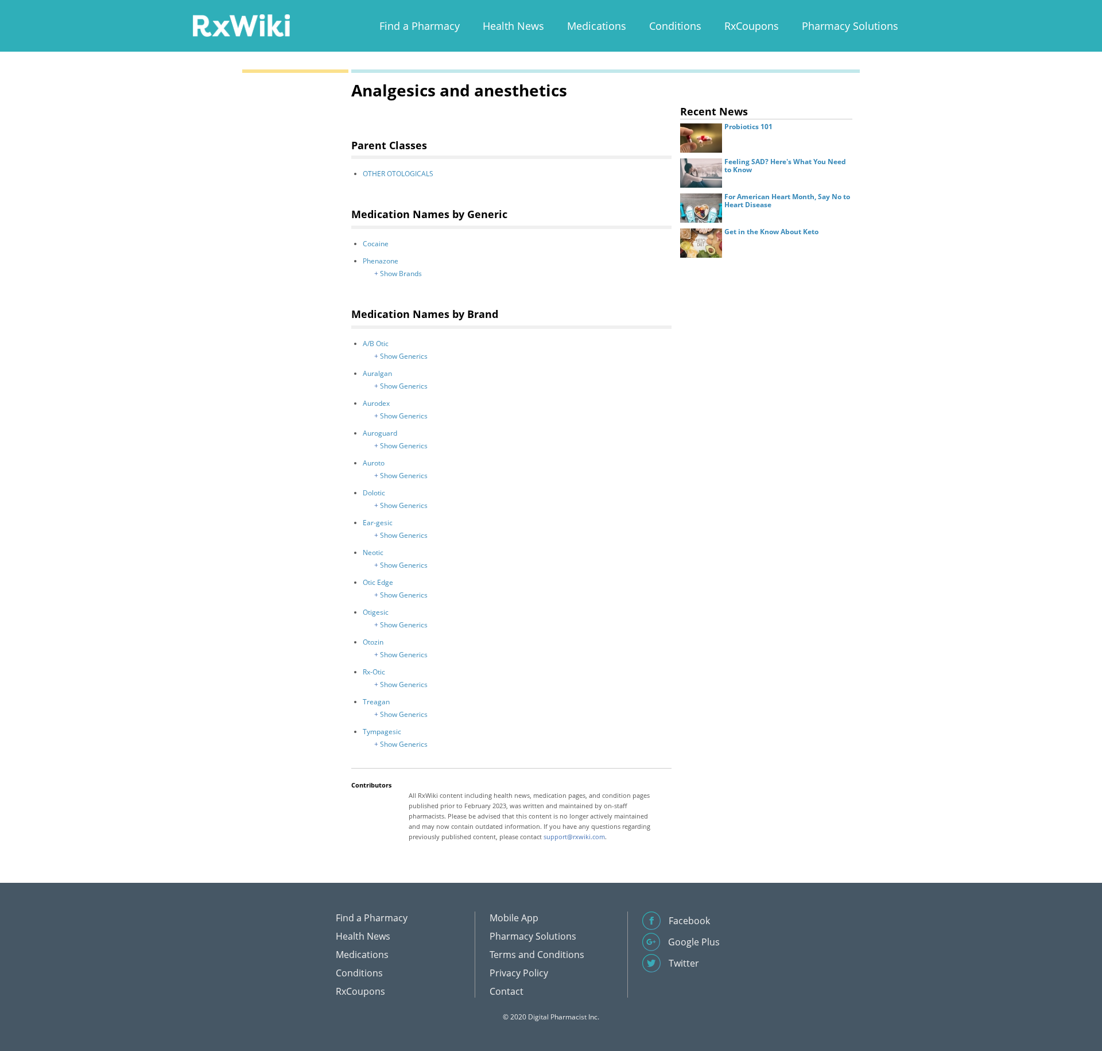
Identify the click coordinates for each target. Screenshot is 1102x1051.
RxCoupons (751, 26)
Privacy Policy (519, 973)
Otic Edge (378, 582)
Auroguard (380, 433)
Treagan (376, 702)
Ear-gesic (378, 523)
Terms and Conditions (537, 954)
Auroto (374, 463)
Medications (596, 26)
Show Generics (404, 356)
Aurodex (376, 403)
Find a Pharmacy (419, 26)
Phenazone (380, 261)
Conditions (675, 26)
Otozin (373, 642)
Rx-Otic (374, 672)
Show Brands (401, 273)
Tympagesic (382, 731)
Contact (506, 991)
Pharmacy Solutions (850, 26)
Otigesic (376, 612)
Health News (513, 26)
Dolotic (374, 493)
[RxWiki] (241, 25)
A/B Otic (376, 343)
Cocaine (376, 244)
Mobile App (514, 918)
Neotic (373, 552)
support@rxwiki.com (574, 836)
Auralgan (377, 373)
